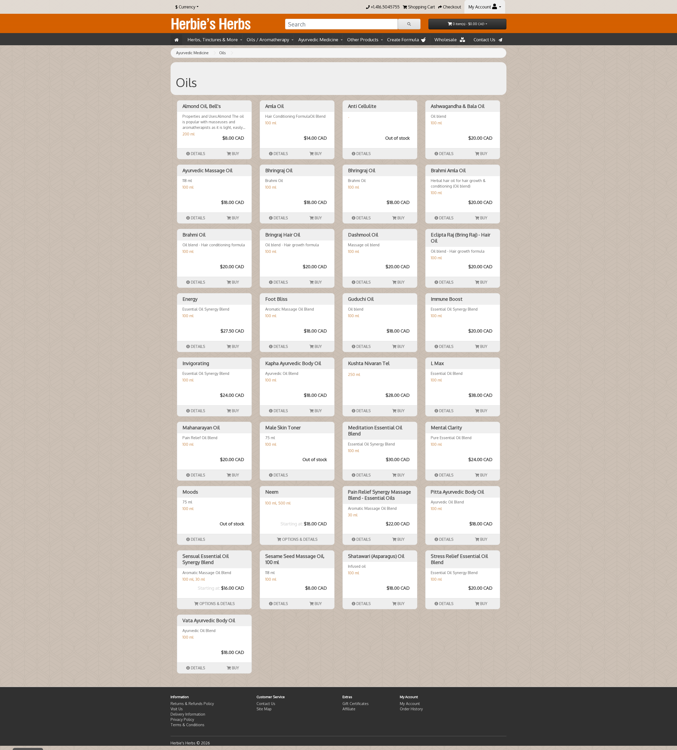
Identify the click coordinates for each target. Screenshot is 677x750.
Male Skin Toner (283, 427)
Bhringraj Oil (278, 170)
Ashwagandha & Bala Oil (457, 106)
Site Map (264, 709)
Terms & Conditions (187, 724)
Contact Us (486, 39)
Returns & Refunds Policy (192, 703)
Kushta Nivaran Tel (369, 363)
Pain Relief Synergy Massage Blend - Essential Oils (379, 495)
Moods (190, 492)
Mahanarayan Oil (201, 427)
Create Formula (404, 39)
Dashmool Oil (363, 235)
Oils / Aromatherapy (268, 39)
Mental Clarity (446, 427)
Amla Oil (274, 106)
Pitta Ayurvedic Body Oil (457, 492)
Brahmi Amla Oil (448, 170)
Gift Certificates (355, 703)
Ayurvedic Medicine (318, 39)
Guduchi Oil (361, 299)
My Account (410, 703)
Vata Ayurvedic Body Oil (208, 620)
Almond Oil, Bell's (201, 106)
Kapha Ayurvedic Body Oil (293, 363)
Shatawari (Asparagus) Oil (376, 556)
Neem (271, 492)
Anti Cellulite (362, 106)
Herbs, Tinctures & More (212, 39)
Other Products (362, 39)
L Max (437, 363)
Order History (411, 709)
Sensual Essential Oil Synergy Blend (205, 559)
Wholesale (447, 39)
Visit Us (177, 709)
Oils (222, 53)
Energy (190, 299)
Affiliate (348, 709)
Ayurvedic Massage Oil (207, 170)
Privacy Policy (182, 719)
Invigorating (195, 363)
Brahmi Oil (193, 235)
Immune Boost (447, 299)
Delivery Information (188, 714)
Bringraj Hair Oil (282, 235)
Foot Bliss (276, 299)
